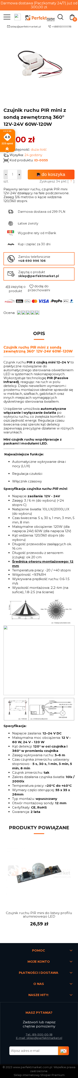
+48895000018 (62, 26)
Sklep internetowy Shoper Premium (39, 1075)
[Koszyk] (72, 17)
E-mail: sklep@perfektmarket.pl (39, 1038)
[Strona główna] (39, 17)
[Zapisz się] (63, 1050)
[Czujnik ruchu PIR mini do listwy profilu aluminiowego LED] (39, 872)
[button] (6, 16)
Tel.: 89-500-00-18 (39, 1034)
